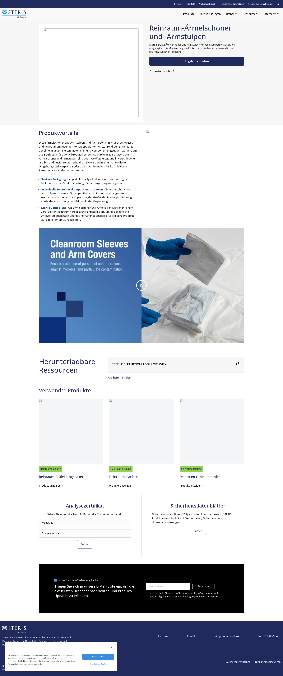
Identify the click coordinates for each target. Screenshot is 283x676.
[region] (61, 656)
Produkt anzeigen (50, 485)
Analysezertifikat (207, 4)
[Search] (278, 4)
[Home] (14, 14)
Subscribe (203, 586)
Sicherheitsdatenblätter (233, 4)
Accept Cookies (98, 657)
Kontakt (191, 4)
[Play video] (141, 285)
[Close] (111, 647)
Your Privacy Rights (98, 664)
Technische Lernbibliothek (260, 4)
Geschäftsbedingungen (185, 596)
